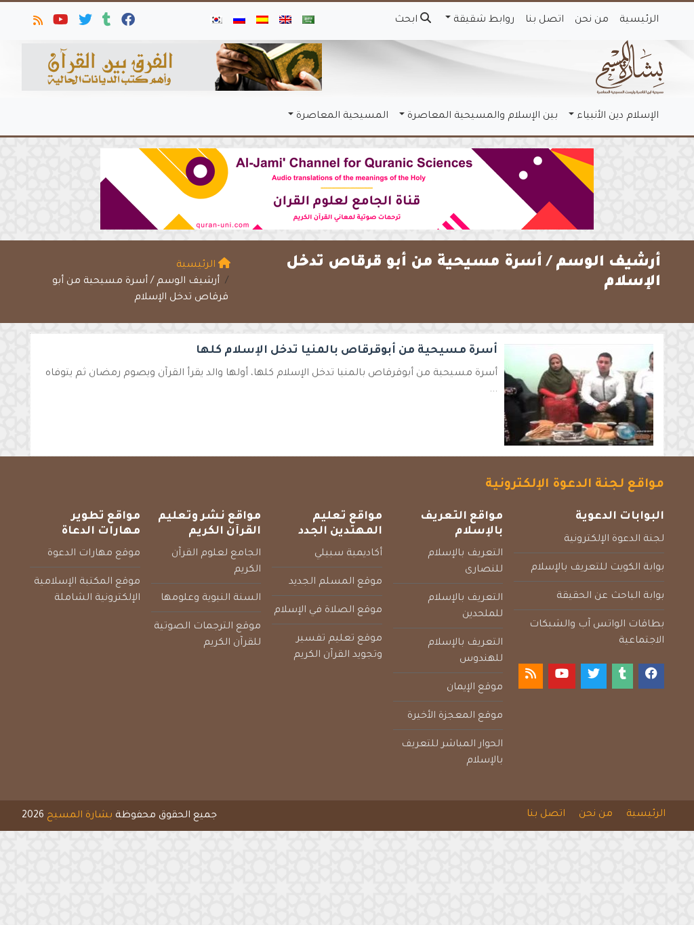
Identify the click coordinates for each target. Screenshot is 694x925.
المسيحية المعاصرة (342, 116)
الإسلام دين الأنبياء (618, 116)
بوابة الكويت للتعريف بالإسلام (597, 568)
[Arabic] (308, 21)
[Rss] (37, 23)
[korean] (216, 21)
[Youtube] (59, 23)
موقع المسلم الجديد (335, 582)
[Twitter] (84, 23)
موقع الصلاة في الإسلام (328, 610)
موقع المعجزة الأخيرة (455, 716)
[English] (285, 21)
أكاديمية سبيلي (348, 553)
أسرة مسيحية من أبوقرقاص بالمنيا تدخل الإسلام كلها (346, 351)
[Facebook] (127, 23)
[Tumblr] (106, 23)
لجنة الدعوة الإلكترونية (614, 539)
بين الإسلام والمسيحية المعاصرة (482, 116)
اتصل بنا (544, 20)
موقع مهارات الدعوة (93, 553)
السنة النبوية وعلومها (211, 598)
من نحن (592, 20)
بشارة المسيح (80, 816)
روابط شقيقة (483, 20)
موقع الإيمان (475, 688)
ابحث (407, 20)
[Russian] (239, 21)
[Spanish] (262, 21)
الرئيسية (639, 20)
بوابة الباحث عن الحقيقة (610, 596)
